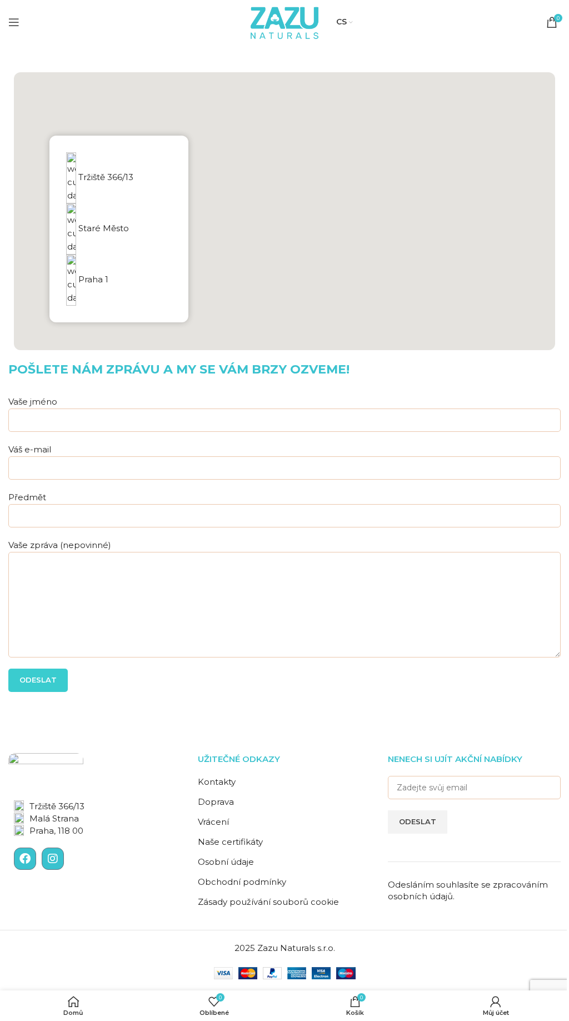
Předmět (27, 497)
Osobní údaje (226, 861)
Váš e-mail (29, 449)
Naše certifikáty (230, 841)
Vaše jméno (32, 401)
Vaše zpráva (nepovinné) (59, 545)
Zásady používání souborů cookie (268, 902)
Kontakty (217, 781)
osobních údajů (420, 896)
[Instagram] (53, 859)
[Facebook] (25, 859)
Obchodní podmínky (242, 881)
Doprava (216, 801)
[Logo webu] (284, 21)
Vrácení (213, 821)
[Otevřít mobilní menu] (14, 22)
